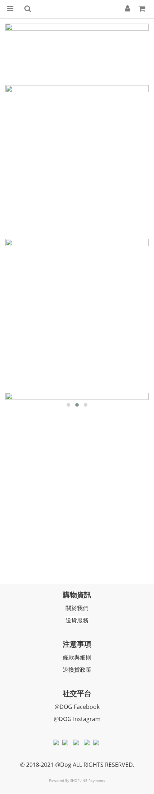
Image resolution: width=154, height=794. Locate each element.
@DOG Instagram (77, 719)
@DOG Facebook (77, 707)
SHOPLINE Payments (87, 780)
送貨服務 (77, 620)
